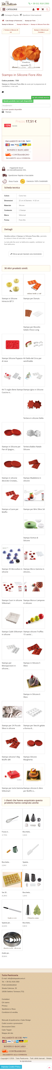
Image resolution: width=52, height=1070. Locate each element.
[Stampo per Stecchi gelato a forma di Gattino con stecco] (34, 712)
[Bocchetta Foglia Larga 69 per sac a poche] (33, 910)
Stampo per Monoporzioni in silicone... (9, 666)
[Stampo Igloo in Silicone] (34, 376)
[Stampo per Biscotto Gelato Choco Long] (34, 313)
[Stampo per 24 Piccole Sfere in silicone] (12, 712)
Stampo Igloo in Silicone (33, 389)
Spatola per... (6, 923)
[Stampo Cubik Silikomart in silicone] (12, 618)
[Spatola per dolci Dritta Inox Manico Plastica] (12, 910)
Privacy (4, 1006)
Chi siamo (5, 1002)
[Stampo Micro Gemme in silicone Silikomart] (34, 555)
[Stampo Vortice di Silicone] (34, 524)
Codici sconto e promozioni (12, 1023)
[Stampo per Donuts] (34, 285)
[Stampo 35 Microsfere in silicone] (12, 555)
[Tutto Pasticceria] (8, 3)
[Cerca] (47, 10)
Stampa (8, 112)
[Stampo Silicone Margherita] (34, 743)
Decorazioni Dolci (8, 1027)
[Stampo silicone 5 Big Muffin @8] (12, 743)
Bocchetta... (27, 832)
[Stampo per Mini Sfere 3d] (34, 495)
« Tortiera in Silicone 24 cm (10, 31)
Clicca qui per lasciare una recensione (27, 254)
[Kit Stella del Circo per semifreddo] (34, 344)
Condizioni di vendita (10, 1012)
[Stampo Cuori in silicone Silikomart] (12, 586)
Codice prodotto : (8, 81)
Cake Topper (7, 1030)
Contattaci (6, 999)
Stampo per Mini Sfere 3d (34, 509)
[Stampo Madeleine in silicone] (34, 464)
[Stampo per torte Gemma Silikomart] (12, 774)
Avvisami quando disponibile (12, 109)
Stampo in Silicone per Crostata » (41, 31)
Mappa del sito (7, 1033)
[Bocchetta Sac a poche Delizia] (12, 849)
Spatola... (26, 862)
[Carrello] (42, 10)
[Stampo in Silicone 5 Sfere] (34, 649)
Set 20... (5, 892)
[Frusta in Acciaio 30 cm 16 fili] (12, 819)
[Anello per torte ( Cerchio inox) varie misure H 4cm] (12, 940)
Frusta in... (5, 832)
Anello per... (6, 953)
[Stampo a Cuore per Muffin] (12, 495)
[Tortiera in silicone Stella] (34, 404)
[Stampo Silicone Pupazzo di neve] (12, 344)
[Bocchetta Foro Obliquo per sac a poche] (33, 879)
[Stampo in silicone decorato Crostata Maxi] (12, 464)
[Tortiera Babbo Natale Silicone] (34, 433)
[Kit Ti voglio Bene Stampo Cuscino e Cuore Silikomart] (12, 376)
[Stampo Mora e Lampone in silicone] (34, 586)
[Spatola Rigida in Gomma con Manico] (33, 849)
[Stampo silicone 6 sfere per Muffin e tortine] (34, 774)
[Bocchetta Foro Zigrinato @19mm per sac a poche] (33, 819)
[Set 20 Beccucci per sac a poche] (12, 879)
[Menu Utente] (34, 10)
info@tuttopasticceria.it (16, 978)
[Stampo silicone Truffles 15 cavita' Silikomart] (34, 618)
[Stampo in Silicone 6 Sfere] (34, 680)
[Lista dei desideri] (38, 10)
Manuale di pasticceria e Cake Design (16, 1020)
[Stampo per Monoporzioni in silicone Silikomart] (12, 649)
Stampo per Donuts (31, 298)
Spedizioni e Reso (9, 1009)
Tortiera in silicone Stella (33, 418)
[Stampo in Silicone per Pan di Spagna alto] (12, 433)
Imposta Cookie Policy (11, 1067)
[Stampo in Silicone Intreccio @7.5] (12, 285)
